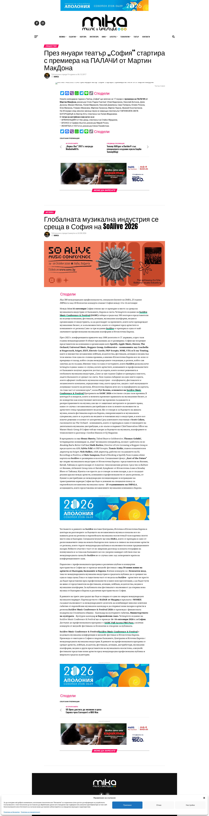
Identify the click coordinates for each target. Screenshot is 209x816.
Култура (83, 36)
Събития (72, 36)
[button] (204, 798)
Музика (62, 36)
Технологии (125, 36)
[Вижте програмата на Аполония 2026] (104, 10)
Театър (136, 36)
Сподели (101, 93)
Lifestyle (113, 36)
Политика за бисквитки (12, 812)
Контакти (146, 36)
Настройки (190, 805)
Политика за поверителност (30, 812)
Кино (104, 36)
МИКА (56, 77)
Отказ (158, 805)
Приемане (127, 805)
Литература (94, 36)
